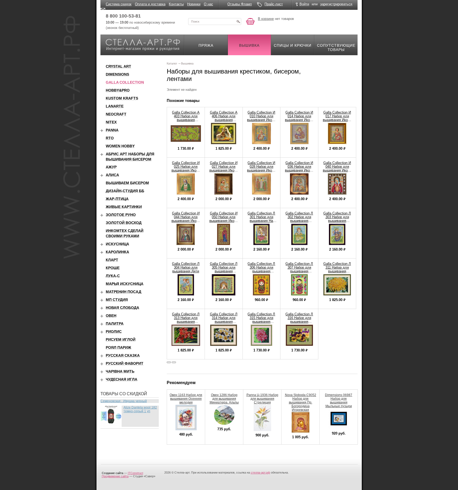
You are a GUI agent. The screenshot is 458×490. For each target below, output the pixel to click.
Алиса (112, 175)
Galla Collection (125, 82)
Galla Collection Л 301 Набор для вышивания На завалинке (261, 218)
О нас (208, 4)
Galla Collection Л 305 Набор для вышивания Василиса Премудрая (223, 271)
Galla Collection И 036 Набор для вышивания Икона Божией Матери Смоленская (299, 170)
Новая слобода (122, 308)
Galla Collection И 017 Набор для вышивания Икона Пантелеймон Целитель (337, 119)
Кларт (112, 260)
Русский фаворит (124, 363)
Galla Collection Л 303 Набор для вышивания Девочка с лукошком (337, 220)
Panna (112, 130)
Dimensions (117, 74)
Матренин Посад (123, 292)
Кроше (113, 268)
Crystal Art (118, 66)
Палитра (115, 323)
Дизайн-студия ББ (125, 191)
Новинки (193, 4)
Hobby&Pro (118, 90)
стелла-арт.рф (260, 472)
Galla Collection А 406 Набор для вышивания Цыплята (223, 118)
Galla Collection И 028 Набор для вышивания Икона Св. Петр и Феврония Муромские (261, 172)
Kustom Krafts (122, 98)
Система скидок (118, 4)
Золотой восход (124, 223)
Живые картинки (124, 207)
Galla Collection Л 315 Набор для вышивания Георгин (261, 319)
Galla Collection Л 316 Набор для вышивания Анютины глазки (299, 319)
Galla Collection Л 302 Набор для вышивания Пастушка (299, 218)
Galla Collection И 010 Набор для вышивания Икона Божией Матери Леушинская (261, 119)
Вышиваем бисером (127, 183)
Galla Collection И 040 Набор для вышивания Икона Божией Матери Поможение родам (337, 170)
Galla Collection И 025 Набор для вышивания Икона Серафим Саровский (185, 170)
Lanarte (115, 106)
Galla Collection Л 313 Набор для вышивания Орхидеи (186, 319)
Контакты (176, 4)
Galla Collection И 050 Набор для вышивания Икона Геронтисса (223, 218)
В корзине (266, 19)
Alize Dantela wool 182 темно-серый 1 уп (140, 409)
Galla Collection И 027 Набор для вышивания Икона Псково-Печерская (223, 168)
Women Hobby (120, 146)
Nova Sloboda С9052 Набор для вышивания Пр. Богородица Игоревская (300, 402)
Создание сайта (112, 473)
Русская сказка (123, 355)
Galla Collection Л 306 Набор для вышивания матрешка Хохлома (261, 271)
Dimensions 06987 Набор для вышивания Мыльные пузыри (338, 400)
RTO (110, 138)
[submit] (238, 21)
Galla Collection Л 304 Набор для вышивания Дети (186, 267)
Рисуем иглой (120, 339)
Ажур (111, 167)
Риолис (114, 331)
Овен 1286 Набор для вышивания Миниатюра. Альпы (224, 398)
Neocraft (116, 114)
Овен (111, 315)
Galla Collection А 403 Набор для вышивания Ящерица (186, 118)
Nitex (111, 122)
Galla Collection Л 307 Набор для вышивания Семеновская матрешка (299, 271)
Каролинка (117, 252)
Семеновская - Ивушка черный (123, 401)
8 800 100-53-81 (123, 16)
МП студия (117, 300)
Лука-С (113, 276)
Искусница (117, 244)
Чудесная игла (121, 379)
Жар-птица (117, 199)
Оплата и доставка (150, 4)
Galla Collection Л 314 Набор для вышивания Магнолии (223, 319)
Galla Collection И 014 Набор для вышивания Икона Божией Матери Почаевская (299, 119)
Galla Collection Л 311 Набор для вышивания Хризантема (337, 269)
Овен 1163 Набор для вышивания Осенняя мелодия (186, 398)
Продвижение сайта (115, 476)
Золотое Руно (121, 215)
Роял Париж (118, 347)
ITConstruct (135, 473)
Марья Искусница (124, 284)
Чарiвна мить (120, 371)
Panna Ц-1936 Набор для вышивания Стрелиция (262, 398)
